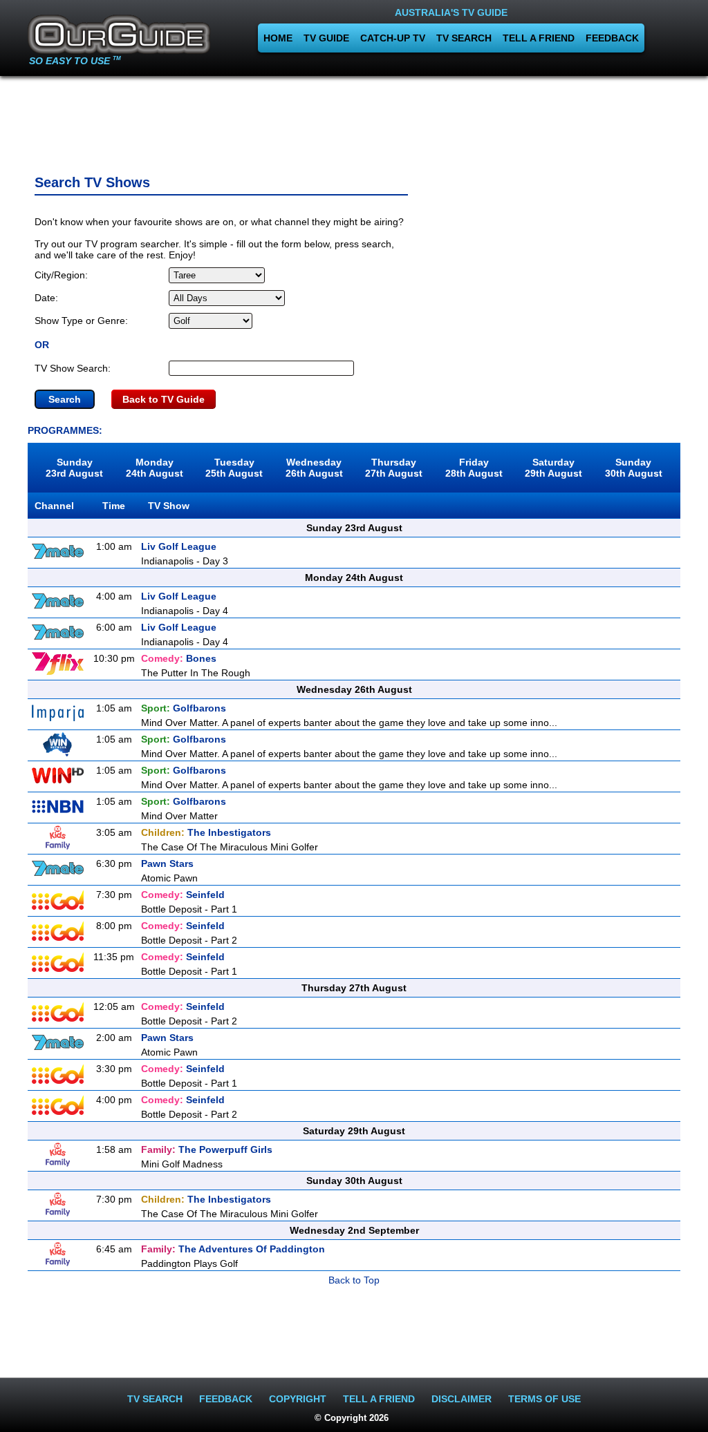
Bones (178, 658)
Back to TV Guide (163, 399)
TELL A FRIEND (539, 38)
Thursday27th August (393, 468)
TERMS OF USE (544, 1398)
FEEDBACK (612, 38)
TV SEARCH (464, 38)
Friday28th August (474, 468)
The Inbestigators (206, 832)
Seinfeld (183, 894)
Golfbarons (183, 708)
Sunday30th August (633, 468)
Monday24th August (154, 468)
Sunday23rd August (74, 468)
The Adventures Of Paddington (233, 1248)
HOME (277, 38)
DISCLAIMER (461, 1398)
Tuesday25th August (234, 468)
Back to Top (354, 1280)
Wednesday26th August (314, 468)
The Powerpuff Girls (206, 1149)
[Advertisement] (354, 121)
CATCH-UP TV (392, 38)
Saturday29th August (553, 468)
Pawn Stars (167, 863)
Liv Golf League (178, 546)
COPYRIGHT (297, 1398)
